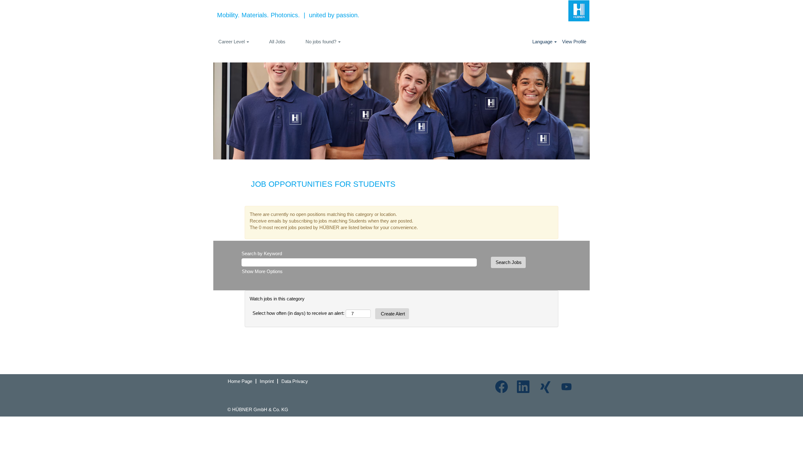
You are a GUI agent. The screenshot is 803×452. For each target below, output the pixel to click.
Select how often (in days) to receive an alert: (298, 313)
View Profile (574, 41)
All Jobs (277, 41)
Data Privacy (294, 381)
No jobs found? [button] (322, 41)
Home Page (240, 381)
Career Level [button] (232, 41)
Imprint (267, 381)
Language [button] (543, 41)
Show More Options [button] (262, 271)
